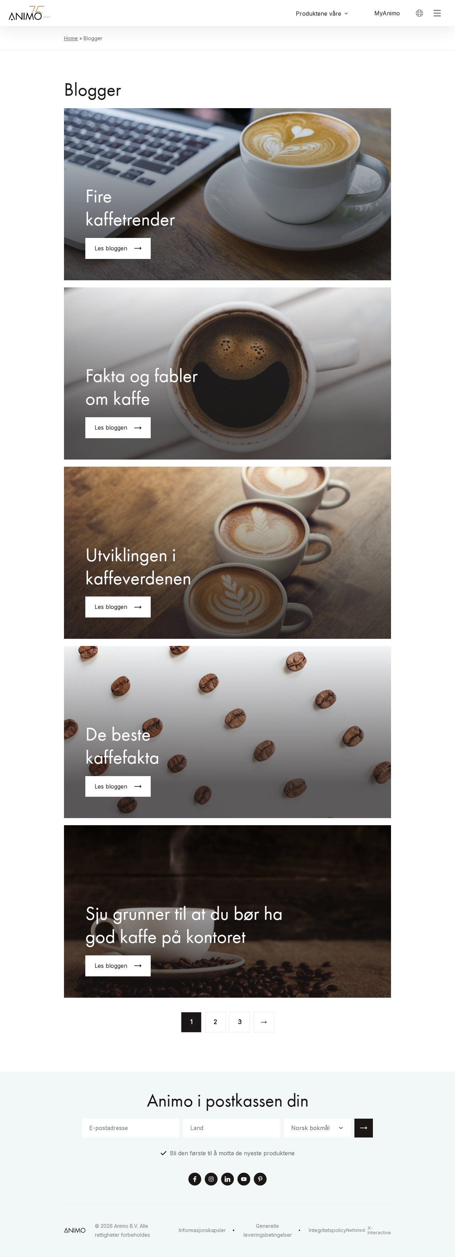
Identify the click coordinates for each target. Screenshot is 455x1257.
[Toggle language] (419, 13)
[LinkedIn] (227, 1179)
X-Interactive (379, 1230)
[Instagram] (211, 1179)
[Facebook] (194, 1179)
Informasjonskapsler (202, 1230)
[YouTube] (243, 1179)
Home (71, 38)
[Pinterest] (260, 1179)
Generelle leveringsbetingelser (267, 1230)
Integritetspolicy (327, 1230)
